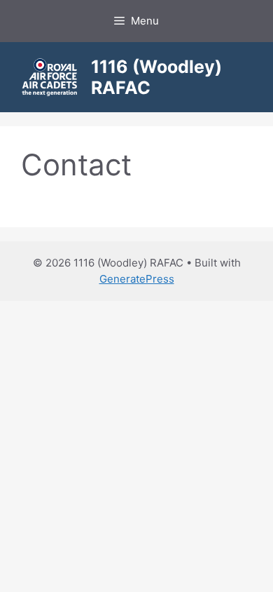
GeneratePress (136, 278)
